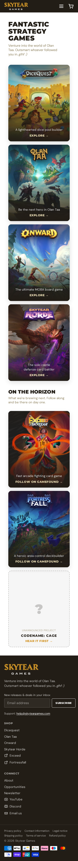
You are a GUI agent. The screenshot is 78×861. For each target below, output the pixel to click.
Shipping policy (13, 835)
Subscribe (64, 702)
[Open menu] (61, 6)
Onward (10, 743)
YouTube (16, 799)
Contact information (37, 831)
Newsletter (12, 793)
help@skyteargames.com (33, 713)
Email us (16, 813)
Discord (15, 806)
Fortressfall (18, 762)
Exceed (15, 755)
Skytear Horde (14, 749)
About (8, 780)
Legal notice (60, 831)
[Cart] (71, 6)
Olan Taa (10, 737)
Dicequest (12, 730)
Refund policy (57, 835)
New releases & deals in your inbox (27, 695)
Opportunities (14, 787)
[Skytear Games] (16, 6)
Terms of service (36, 835)
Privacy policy (12, 831)
